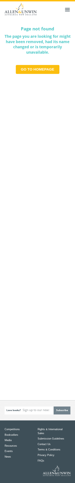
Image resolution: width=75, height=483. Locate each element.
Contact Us (44, 444)
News (8, 456)
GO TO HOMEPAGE (37, 69)
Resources (11, 445)
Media (8, 440)
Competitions (12, 429)
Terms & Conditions (49, 449)
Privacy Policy (46, 455)
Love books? (13, 410)
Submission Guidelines (51, 438)
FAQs (41, 460)
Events (9, 451)
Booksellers (11, 434)
